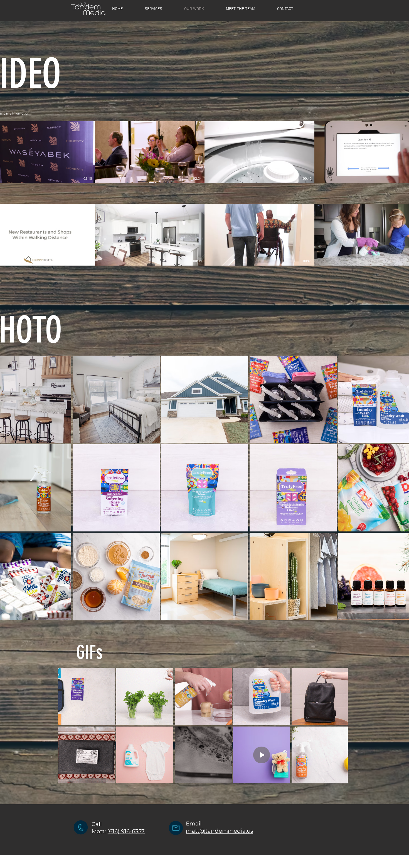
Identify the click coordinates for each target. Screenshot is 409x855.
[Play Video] (39, 152)
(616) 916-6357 (126, 831)
